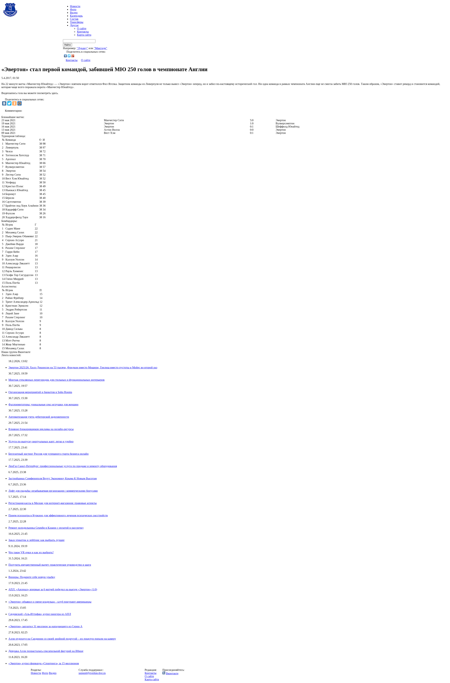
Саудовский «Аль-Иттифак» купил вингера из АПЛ (39, 614)
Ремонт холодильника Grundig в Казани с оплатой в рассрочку (46, 527)
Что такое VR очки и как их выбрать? (31, 552)
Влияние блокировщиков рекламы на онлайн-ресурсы (41, 429)
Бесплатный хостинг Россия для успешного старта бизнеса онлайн (48, 453)
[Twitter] (69, 56)
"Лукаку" (82, 48)
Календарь (76, 15)
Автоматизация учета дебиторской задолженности (38, 416)
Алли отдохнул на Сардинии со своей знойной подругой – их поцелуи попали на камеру (62, 638)
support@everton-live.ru (92, 673)
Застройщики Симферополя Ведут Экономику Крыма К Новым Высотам (52, 478)
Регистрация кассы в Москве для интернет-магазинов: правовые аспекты (52, 503)
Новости (36, 673)
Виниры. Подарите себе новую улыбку (31, 577)
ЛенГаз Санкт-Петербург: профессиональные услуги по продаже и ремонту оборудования (62, 466)
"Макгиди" (100, 48)
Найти (67, 45)
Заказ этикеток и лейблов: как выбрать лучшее (36, 540)
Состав (74, 18)
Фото (73, 9)
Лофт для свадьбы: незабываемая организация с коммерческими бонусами (53, 490)
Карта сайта (84, 34)
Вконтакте (172, 673)
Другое (74, 25)
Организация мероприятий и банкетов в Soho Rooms (40, 392)
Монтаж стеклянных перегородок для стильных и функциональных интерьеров (56, 379)
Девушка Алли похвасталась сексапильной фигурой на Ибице (45, 651)
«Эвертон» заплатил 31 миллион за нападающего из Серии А (45, 626)
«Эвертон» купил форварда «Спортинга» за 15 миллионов (43, 663)
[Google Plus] (73, 56)
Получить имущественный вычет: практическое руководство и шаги (49, 564)
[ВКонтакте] (65, 56)
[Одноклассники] (14, 103)
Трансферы (76, 22)
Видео (74, 12)
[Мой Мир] (19, 103)
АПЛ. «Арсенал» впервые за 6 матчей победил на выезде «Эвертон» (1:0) (52, 589)
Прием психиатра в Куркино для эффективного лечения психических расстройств (58, 515)
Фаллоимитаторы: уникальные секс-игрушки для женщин (43, 404)
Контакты (83, 31)
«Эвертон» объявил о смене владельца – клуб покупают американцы (49, 601)
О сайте (81, 28)
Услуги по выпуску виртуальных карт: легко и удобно (40, 441)
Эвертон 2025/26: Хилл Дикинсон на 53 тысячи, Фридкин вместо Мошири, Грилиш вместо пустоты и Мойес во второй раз (82, 367)
